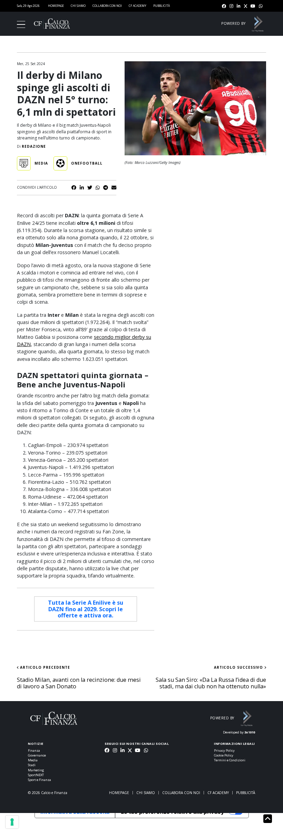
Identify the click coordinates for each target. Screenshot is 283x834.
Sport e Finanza (39, 780)
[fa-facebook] (224, 6)
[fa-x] (245, 6)
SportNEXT (36, 775)
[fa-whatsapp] (261, 6)
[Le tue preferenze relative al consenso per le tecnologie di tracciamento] (12, 821)
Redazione (34, 146)
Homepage (56, 6)
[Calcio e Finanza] (52, 23)
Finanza (34, 750)
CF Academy (137, 6)
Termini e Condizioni (229, 760)
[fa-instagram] (231, 6)
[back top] (267, 818)
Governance (37, 755)
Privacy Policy (224, 750)
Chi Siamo (78, 6)
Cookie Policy (223, 755)
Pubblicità (161, 6)
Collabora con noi (107, 6)
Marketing (36, 770)
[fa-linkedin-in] (239, 6)
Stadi (32, 765)
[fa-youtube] (253, 6)
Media (33, 760)
